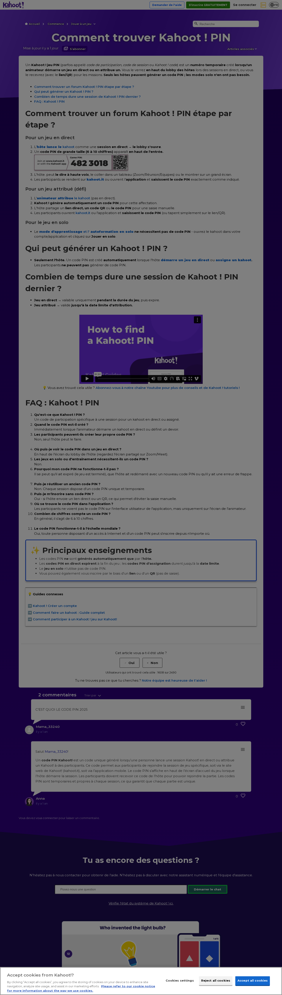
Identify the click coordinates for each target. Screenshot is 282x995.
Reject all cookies (215, 980)
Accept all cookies (252, 980)
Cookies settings (180, 980)
